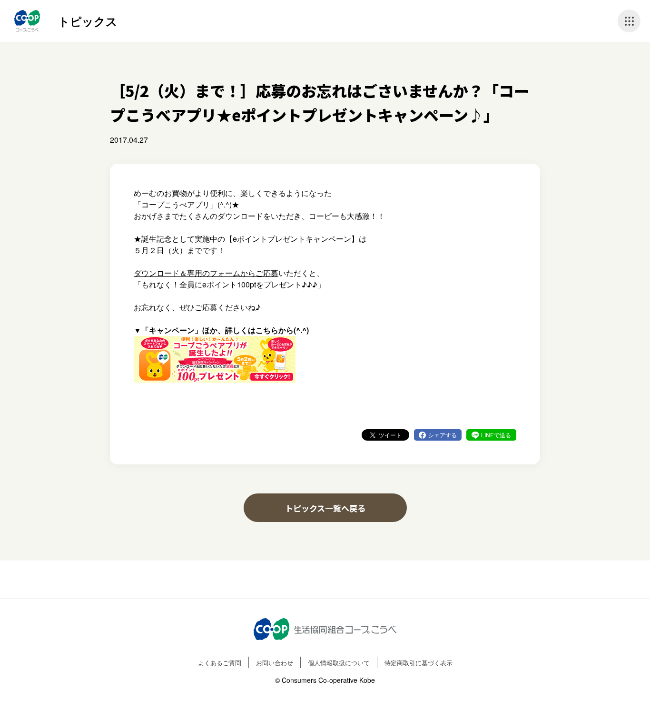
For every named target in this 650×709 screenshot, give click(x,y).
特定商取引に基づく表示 (418, 662)
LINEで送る (496, 435)
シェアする (442, 435)
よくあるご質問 (219, 662)
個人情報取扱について (339, 662)
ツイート (390, 435)
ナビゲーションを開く (629, 21)
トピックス (88, 21)
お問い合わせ (274, 662)
